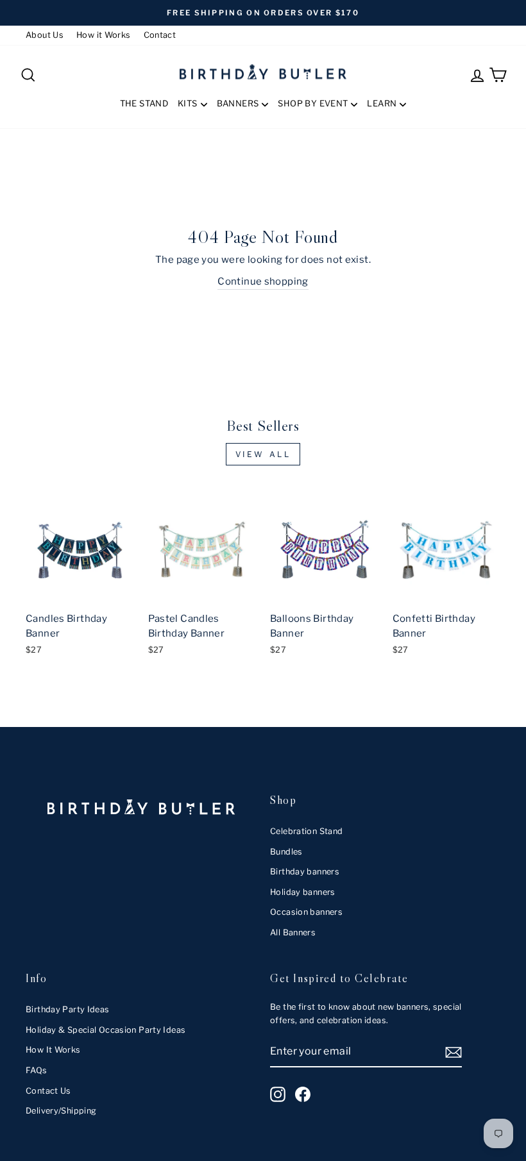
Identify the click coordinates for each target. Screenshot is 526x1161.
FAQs (36, 1070)
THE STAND (144, 103)
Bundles (286, 851)
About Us (45, 35)
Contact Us (48, 1091)
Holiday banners (302, 892)
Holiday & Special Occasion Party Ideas (105, 1030)
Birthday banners (304, 871)
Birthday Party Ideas (68, 1009)
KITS (188, 103)
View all (263, 454)
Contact (160, 35)
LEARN (381, 103)
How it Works (103, 35)
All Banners (293, 932)
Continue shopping (262, 281)
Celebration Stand (306, 831)
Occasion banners (306, 912)
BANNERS (238, 103)
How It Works (53, 1050)
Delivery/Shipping (61, 1110)
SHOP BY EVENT (313, 103)
